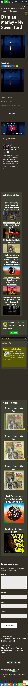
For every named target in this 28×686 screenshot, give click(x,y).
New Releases (12, 8)
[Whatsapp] (17, 66)
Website (3, 611)
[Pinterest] (14, 66)
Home (3, 8)
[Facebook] (2, 66)
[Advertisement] (13, 181)
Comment (5, 574)
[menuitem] (2, 1)
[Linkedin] (11, 66)
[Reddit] (8, 66)
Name (3, 592)
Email (3, 602)
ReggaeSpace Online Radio (12, 349)
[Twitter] (5, 66)
